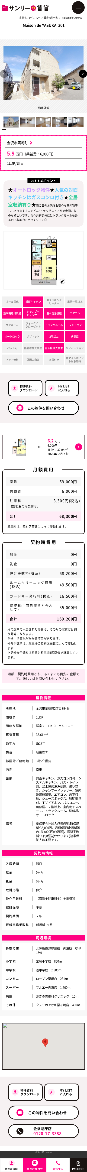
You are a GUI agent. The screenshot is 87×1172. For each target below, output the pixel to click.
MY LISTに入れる (64, 388)
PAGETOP (78, 1169)
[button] (83, 74)
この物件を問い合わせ (45, 408)
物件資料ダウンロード (29, 388)
